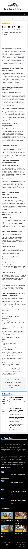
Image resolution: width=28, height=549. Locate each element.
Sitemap (23, 542)
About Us (18, 542)
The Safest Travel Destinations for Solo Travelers (19, 522)
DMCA (24, 546)
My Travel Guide (14, 9)
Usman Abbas (13, 429)
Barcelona (4, 342)
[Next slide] (25, 467)
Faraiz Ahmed (13, 401)
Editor (11, 414)
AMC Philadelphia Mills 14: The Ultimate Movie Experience (16, 425)
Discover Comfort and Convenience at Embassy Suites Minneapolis (16, 410)
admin (5, 29)
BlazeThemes (7, 545)
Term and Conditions (20, 544)
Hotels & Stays (6, 23)
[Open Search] (24, 14)
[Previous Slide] (22, 467)
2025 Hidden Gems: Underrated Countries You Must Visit (6, 535)
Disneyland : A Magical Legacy (18, 474)
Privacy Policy (19, 546)
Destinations (13, 476)
